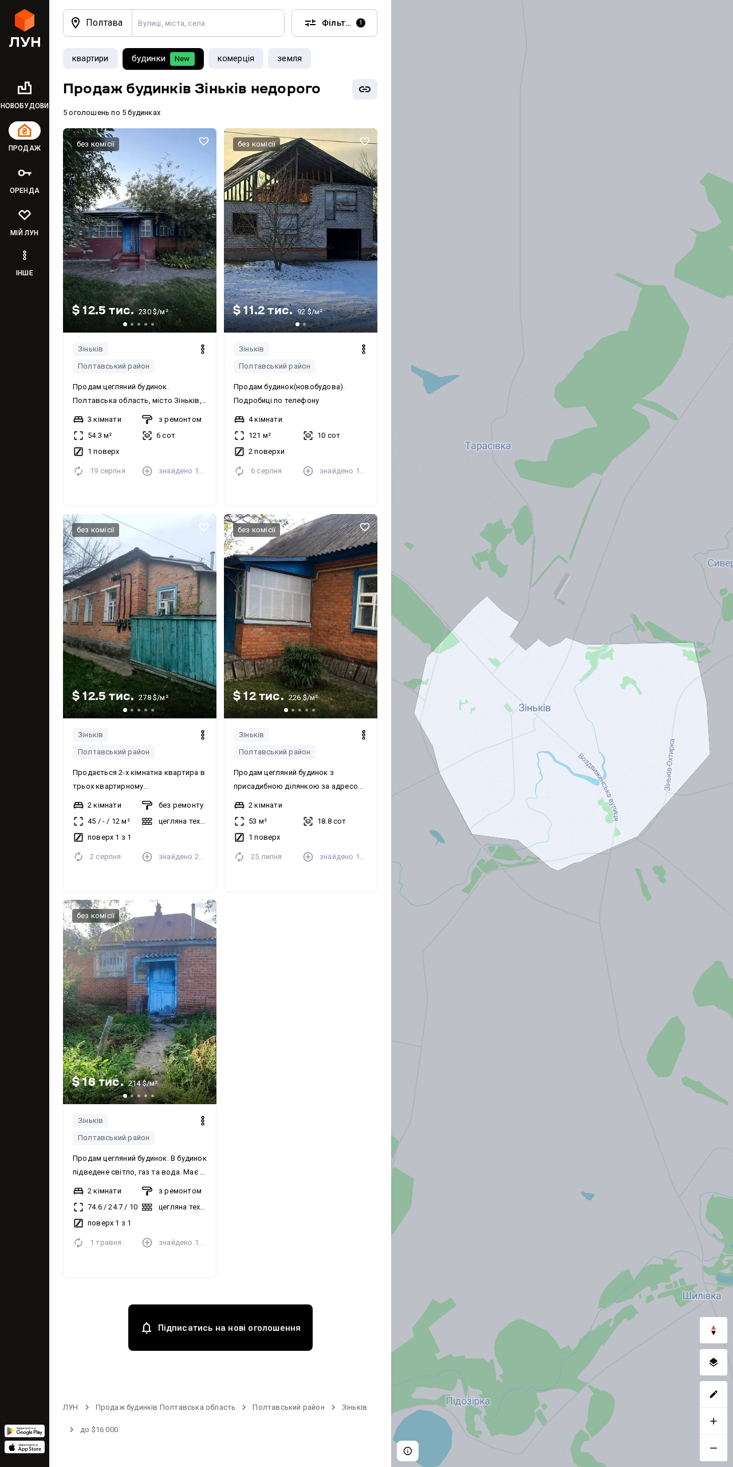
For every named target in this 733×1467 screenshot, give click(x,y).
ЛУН (70, 1407)
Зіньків (90, 349)
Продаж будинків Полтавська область (166, 1407)
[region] (562, 733)
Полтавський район (113, 366)
